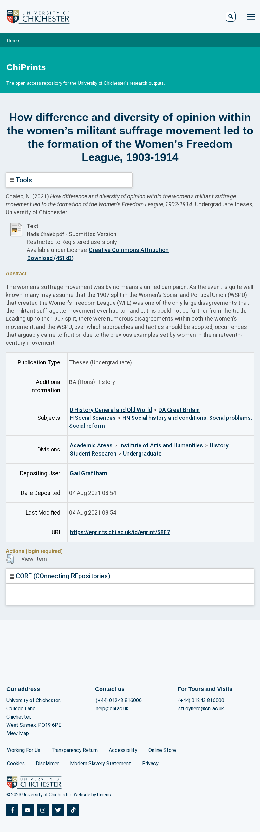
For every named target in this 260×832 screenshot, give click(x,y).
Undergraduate (142, 453)
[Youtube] (28, 810)
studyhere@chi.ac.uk (201, 709)
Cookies (16, 763)
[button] (10, 559)
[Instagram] (43, 810)
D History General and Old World (111, 409)
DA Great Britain (179, 409)
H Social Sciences (93, 417)
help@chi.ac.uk (112, 709)
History (219, 445)
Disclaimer (47, 763)
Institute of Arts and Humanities (161, 445)
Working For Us (23, 750)
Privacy (150, 763)
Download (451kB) (50, 258)
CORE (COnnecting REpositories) (62, 576)
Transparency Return (74, 750)
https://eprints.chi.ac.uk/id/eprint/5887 (120, 532)
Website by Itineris (92, 794)
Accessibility (123, 750)
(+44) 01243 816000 (119, 700)
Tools (23, 180)
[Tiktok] (73, 810)
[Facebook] (12, 810)
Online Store (162, 750)
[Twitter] (58, 810)
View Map (18, 733)
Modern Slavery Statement (100, 763)
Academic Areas (91, 445)
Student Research (93, 453)
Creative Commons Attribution (129, 249)
